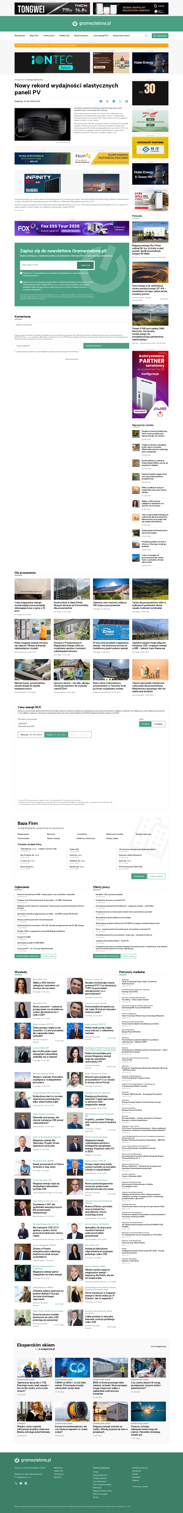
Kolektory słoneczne (85, 838)
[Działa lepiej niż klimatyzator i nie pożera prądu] (136, 534)
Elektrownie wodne (114, 834)
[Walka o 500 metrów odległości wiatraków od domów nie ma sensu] (136, 506)
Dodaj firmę (139, 876)
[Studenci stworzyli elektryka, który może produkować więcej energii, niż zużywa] (136, 436)
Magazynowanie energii (102, 1491)
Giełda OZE (64, 35)
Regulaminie (24, 299)
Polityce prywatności (38, 299)
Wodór (95, 1497)
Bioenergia (97, 1488)
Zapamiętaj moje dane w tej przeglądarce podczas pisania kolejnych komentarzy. (48, 352)
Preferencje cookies (140, 1487)
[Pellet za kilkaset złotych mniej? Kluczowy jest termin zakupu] (136, 492)
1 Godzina (158, 724)
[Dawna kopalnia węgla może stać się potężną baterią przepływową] (136, 479)
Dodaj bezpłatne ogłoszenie (27, 956)
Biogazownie (23, 834)
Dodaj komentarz (93, 346)
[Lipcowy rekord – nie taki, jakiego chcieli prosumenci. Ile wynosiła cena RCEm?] (72, 669)
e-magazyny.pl (47, 1349)
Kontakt (135, 1474)
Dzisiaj (56, 734)
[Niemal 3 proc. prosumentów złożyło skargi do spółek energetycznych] (33, 669)
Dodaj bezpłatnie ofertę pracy (107, 956)
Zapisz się (85, 265)
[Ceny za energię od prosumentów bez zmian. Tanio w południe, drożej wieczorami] (136, 561)
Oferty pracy (49, 35)
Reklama (135, 1480)
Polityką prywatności (83, 335)
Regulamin (46, 335)
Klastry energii (53, 838)
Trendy (95, 1472)
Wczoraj (31, 734)
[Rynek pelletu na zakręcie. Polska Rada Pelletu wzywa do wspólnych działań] (136, 465)
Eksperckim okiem (121, 35)
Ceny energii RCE (101, 35)
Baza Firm (34, 35)
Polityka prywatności (140, 1468)
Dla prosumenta (81, 35)
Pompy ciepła (112, 838)
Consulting (82, 834)
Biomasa (51, 834)
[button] (146, 35)
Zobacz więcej (156, 876)
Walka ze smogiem (100, 1494)
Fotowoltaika (23, 838)
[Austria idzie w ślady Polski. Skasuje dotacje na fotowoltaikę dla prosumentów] (72, 589)
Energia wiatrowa (143, 834)
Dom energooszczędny (102, 1484)
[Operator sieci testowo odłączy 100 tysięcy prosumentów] (111, 589)
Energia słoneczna (35, 79)
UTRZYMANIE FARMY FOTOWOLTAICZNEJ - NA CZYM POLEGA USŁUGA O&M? (46, 45)
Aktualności (20, 35)
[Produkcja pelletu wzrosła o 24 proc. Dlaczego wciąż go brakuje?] (136, 546)
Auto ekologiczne (100, 1481)
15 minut (145, 724)
